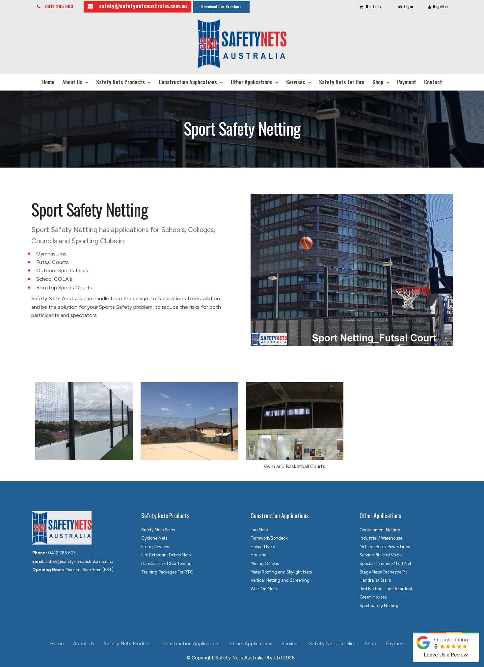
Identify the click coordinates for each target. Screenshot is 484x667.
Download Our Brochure (221, 6)
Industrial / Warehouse (381, 538)
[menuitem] (56, 644)
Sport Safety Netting (379, 605)
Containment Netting (380, 529)
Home (48, 82)
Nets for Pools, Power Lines (385, 546)
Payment (406, 82)
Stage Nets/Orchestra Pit (383, 572)
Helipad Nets (263, 546)
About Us (72, 82)
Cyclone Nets (154, 538)
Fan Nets (259, 529)
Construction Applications (188, 82)
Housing (259, 554)
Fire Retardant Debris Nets (166, 554)
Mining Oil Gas (265, 563)
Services (295, 82)
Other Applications (251, 82)
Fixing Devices (155, 546)
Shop (377, 82)
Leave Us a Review (446, 655)
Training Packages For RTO (167, 572)
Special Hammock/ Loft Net (385, 563)
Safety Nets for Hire (341, 82)
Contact (433, 82)
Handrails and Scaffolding (166, 563)
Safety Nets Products (120, 82)
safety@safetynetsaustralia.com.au (143, 6)
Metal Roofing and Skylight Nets (281, 572)
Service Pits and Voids (380, 554)
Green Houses (373, 597)
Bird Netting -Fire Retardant (386, 588)
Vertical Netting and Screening (280, 580)
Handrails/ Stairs (375, 580)
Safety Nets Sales (158, 529)
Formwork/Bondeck (269, 538)
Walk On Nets (264, 588)
